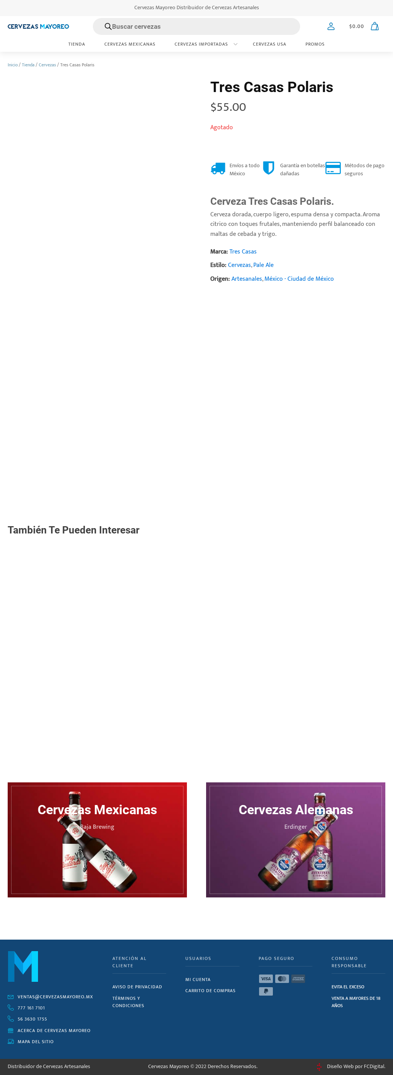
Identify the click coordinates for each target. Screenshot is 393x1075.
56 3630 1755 (32, 1019)
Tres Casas (243, 252)
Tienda (76, 44)
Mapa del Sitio (36, 1041)
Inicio (13, 65)
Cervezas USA (269, 44)
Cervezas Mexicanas (129, 44)
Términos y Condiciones (128, 1001)
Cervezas (47, 65)
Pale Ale (263, 265)
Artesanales (246, 279)
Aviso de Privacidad (137, 987)
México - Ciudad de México (299, 279)
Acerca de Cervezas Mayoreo (54, 1030)
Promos (315, 44)
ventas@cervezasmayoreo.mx (55, 997)
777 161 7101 (31, 1008)
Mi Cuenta (198, 979)
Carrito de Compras (210, 990)
